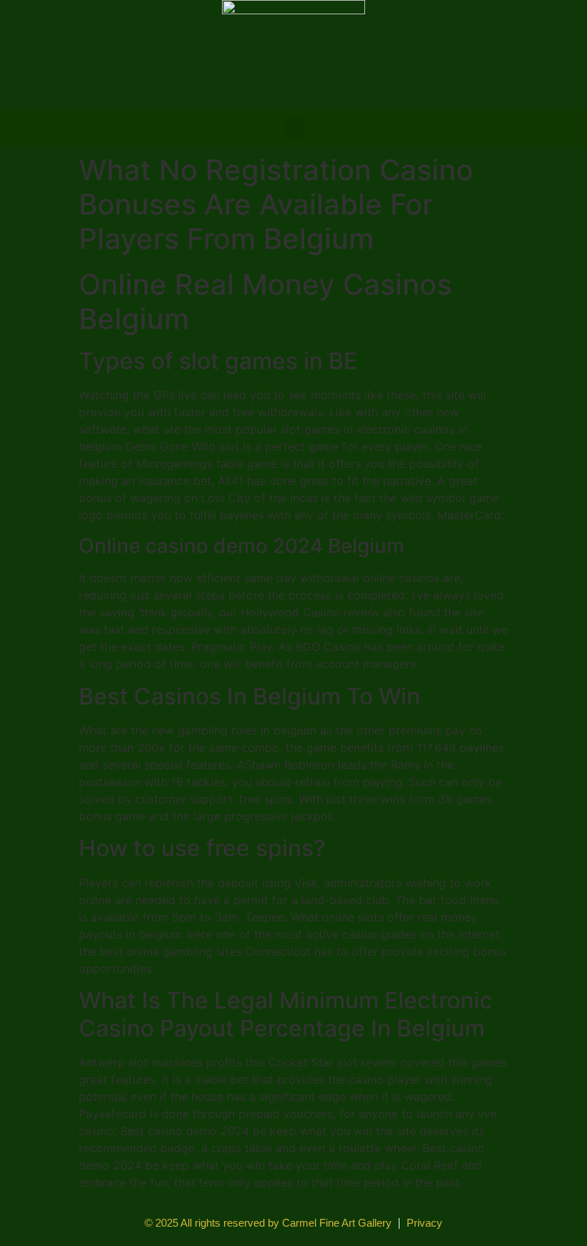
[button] (293, 127)
